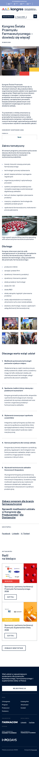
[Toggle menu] (35, 16)
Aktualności (24, 705)
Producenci (6, 708)
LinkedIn (15, 534)
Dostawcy (5, 711)
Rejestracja (8, 16)
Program (5, 705)
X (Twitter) (25, 534)
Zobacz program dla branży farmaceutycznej (18, 502)
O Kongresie (6, 701)
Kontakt (23, 708)
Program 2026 (21, 17)
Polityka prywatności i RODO (10, 750)
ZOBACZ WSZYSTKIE (14, 648)
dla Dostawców (12, 516)
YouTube (31, 722)
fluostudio (34, 750)
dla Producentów (11, 513)
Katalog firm (25, 701)
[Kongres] (12, 9)
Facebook (6, 534)
